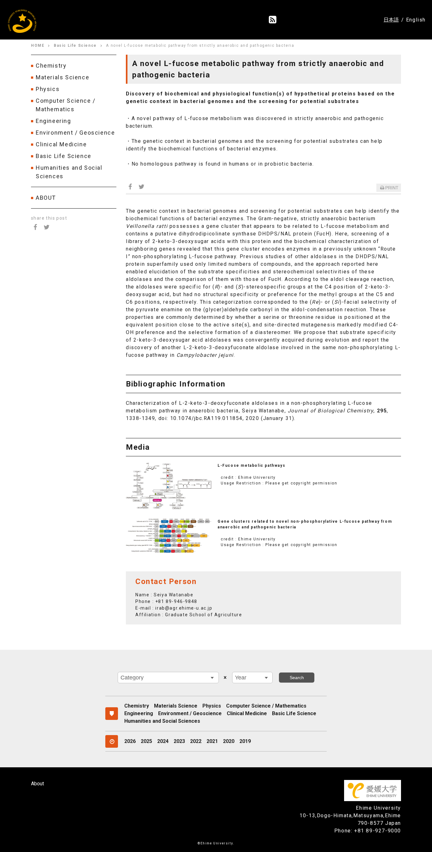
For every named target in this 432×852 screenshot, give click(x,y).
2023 (179, 741)
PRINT (391, 187)
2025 (146, 741)
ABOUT (46, 197)
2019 (245, 741)
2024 (163, 741)
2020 (228, 741)
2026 (130, 741)
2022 (195, 741)
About (37, 784)
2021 (212, 741)
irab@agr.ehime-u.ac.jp (183, 608)
